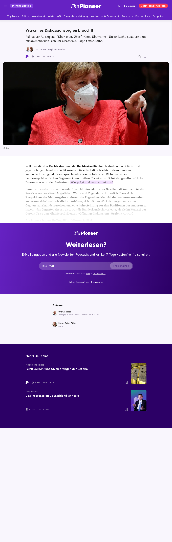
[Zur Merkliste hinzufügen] (144, 56)
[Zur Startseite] (86, 6)
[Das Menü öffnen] (5, 6)
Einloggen (130, 5)
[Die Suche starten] (119, 5)
